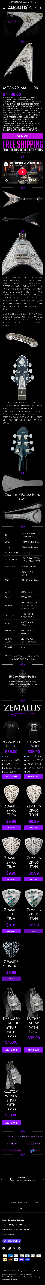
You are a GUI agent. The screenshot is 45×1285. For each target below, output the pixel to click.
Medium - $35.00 (12, 760)
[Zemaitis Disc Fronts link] (36, 1136)
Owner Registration (25, 1275)
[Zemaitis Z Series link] (12, 1143)
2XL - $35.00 (10, 772)
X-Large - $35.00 (12, 768)
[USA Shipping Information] (22, 147)
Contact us (12, 1275)
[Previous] (6, 689)
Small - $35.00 (11, 756)
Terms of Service (23, 1277)
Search (4, 1275)
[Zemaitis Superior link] (9, 1136)
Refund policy (35, 1277)
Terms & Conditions (8, 1277)
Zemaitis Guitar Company (16, 1271)
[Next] (38, 689)
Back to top (22, 1208)
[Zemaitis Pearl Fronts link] (22, 1136)
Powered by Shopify (31, 1271)
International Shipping (9, 1279)
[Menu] (3, 7)
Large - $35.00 (11, 764)
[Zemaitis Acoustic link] (33, 1143)
